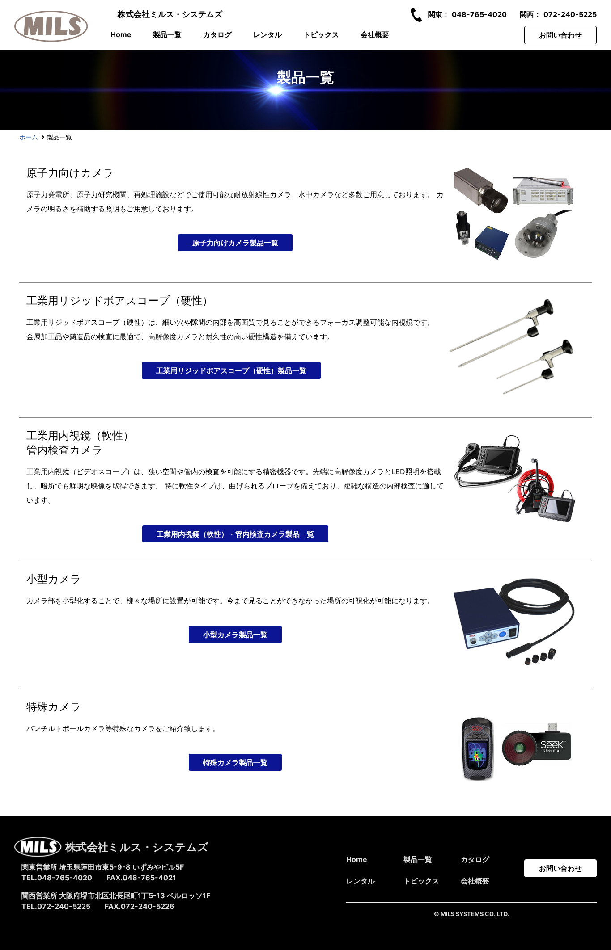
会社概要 (375, 34)
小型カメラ (53, 578)
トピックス (321, 34)
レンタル (267, 34)
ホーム (28, 137)
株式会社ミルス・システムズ (170, 14)
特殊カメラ (53, 706)
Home (121, 34)
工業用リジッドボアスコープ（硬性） (119, 300)
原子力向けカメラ (70, 172)
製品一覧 (167, 34)
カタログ (217, 34)
